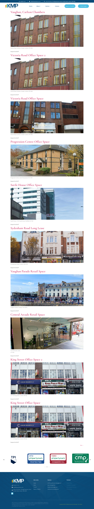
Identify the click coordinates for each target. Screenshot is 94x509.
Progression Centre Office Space (30, 142)
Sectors (47, 6)
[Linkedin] (12, 493)
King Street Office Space (25, 403)
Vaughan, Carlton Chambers (28, 12)
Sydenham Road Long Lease (27, 228)
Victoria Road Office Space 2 (28, 55)
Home (30, 6)
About (38, 6)
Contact (57, 6)
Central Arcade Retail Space (28, 314)
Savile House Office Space (26, 185)
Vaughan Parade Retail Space (28, 271)
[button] (4, 459)
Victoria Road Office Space (27, 98)
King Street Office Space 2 (26, 359)
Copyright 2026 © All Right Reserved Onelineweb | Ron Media (70, 504)
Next (81, 445)
